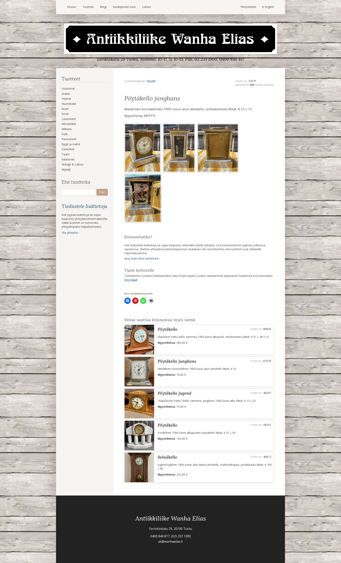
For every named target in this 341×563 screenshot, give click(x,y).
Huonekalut (69, 104)
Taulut (66, 154)
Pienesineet (69, 139)
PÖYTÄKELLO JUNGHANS (177, 361)
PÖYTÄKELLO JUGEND (174, 393)
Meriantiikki (69, 124)
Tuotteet (88, 7)
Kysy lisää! (130, 280)
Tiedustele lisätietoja (84, 206)
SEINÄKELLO (167, 457)
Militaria (67, 129)
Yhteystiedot (248, 7)
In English (268, 7)
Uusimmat (68, 88)
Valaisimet (68, 159)
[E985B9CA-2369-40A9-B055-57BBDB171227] (143, 125)
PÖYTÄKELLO (167, 329)
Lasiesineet (69, 119)
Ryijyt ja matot (71, 144)
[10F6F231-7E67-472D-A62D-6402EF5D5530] (218, 125)
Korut (65, 114)
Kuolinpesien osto (124, 7)
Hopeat (66, 98)
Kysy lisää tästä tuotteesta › (142, 258)
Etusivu (71, 7)
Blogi (103, 7)
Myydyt (66, 169)
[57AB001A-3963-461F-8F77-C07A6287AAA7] (180, 125)
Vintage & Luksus (73, 164)
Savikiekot (68, 149)
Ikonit (65, 109)
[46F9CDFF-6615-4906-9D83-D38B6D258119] (143, 175)
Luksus (146, 7)
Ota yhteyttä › (70, 232)
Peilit (65, 134)
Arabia (66, 94)
